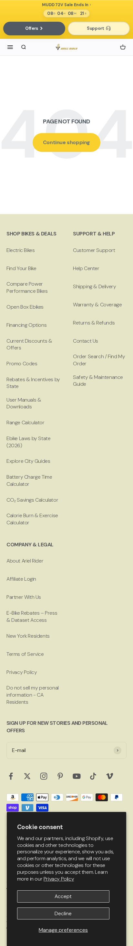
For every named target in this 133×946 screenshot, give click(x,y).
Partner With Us (23, 597)
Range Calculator (25, 422)
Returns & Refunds (94, 322)
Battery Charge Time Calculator (29, 480)
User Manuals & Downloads (23, 403)
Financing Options (26, 325)
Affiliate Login (21, 579)
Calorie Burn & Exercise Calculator (32, 519)
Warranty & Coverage (97, 304)
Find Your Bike (21, 268)
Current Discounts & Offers (29, 344)
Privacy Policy (59, 878)
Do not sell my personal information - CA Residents (32, 694)
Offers (31, 28)
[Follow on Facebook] (10, 776)
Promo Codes (21, 363)
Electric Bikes (20, 250)
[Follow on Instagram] (43, 776)
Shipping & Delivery (94, 286)
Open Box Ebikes (25, 306)
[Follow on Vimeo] (109, 776)
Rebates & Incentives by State (33, 383)
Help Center (86, 268)
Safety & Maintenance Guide (98, 381)
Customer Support (94, 250)
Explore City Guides (28, 461)
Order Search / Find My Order (99, 360)
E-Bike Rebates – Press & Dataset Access (31, 616)
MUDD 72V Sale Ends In (65, 5)
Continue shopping (66, 142)
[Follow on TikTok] (93, 776)
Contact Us (85, 340)
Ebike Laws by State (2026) (28, 442)
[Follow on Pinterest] (60, 776)
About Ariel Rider (24, 560)
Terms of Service (25, 654)
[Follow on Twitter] (27, 776)
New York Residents (28, 636)
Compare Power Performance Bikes (26, 287)
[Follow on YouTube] (76, 776)
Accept (63, 896)
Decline (63, 913)
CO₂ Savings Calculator (32, 499)
